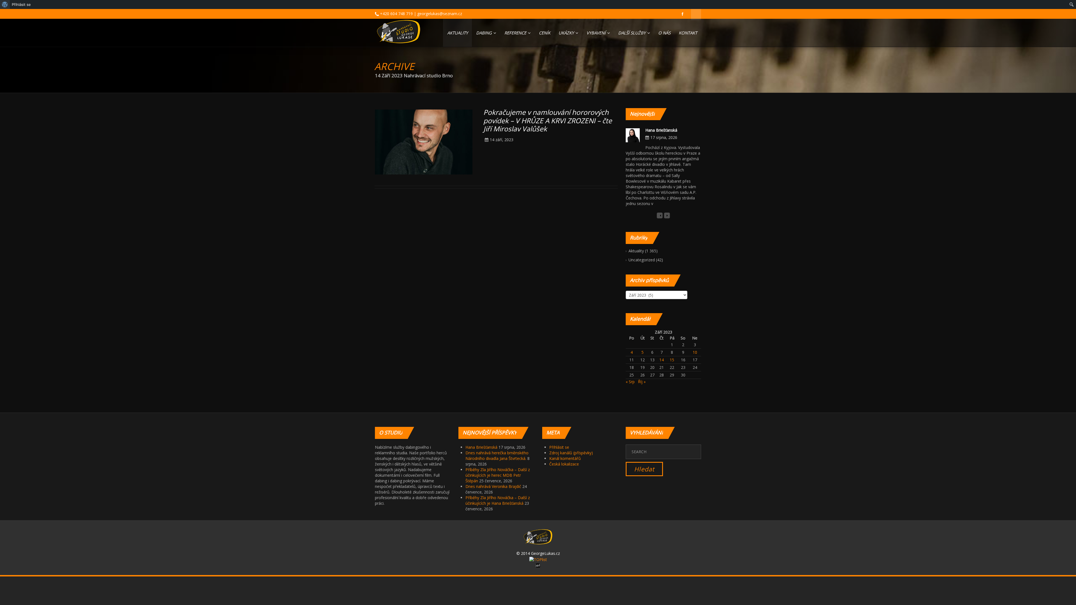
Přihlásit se (559, 447)
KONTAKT (688, 33)
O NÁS (664, 33)
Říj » (642, 381)
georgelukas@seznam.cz (439, 13)
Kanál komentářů (565, 458)
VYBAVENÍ (596, 33)
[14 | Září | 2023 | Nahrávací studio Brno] (398, 31)
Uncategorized (642, 259)
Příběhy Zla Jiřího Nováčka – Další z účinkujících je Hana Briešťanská (497, 500)
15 (672, 359)
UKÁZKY (566, 33)
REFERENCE (515, 33)
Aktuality (636, 250)
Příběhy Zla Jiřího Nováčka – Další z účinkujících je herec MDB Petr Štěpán (497, 475)
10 (695, 352)
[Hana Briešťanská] (633, 135)
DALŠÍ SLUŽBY (632, 33)
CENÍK (544, 33)
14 (661, 359)
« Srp (630, 381)
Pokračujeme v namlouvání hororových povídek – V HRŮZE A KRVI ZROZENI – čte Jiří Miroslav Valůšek (547, 120)
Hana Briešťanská (661, 130)
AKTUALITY (457, 33)
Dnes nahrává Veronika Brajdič (493, 486)
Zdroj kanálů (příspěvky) (571, 452)
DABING (484, 33)
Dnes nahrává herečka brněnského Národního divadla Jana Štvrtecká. (496, 455)
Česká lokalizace (564, 464)
